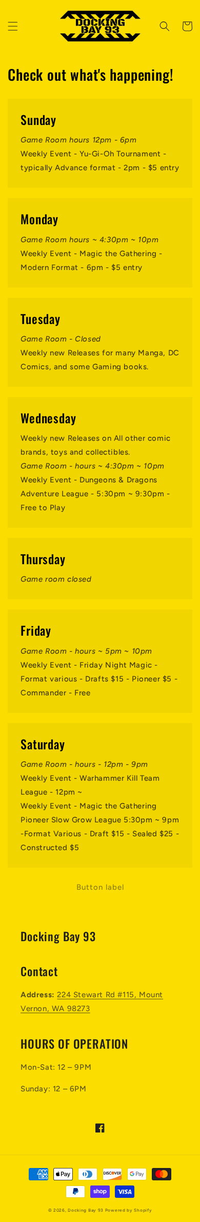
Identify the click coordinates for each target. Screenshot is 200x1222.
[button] (13, 26)
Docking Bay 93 (86, 1210)
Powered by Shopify (128, 1210)
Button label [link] (100, 887)
